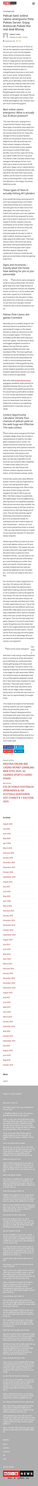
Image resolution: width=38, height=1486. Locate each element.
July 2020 (6, 1045)
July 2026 (6, 829)
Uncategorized (8, 11)
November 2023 (9, 983)
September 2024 (9, 935)
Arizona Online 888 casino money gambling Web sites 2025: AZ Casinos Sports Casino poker (18, 771)
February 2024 (8, 968)
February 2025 (8, 911)
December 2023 (9, 978)
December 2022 (9, 1026)
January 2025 (8, 915)
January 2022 (8, 1036)
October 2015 (8, 1065)
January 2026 (8, 858)
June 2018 (7, 1055)
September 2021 (9, 1041)
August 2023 (7, 993)
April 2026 (7, 843)
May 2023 (6, 1007)
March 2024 (7, 964)
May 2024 (6, 954)
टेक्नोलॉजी (6, 1448)
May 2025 (6, 896)
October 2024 (8, 930)
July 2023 (6, 997)
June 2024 (7, 949)
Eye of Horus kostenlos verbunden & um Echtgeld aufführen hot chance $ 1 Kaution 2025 (18, 794)
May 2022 (6, 1031)
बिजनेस (5, 1444)
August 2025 (7, 882)
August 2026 (7, 824)
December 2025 (9, 862)
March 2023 (7, 1017)
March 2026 (7, 848)
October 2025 (8, 872)
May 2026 (6, 838)
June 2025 (7, 891)
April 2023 (7, 1012)
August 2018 (7, 1050)
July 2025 (6, 886)
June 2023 (7, 1002)
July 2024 (6, 944)
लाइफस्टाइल (6, 1452)
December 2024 (9, 920)
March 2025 (7, 906)
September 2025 (9, 877)
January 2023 (8, 1021)
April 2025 (7, 901)
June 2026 (7, 833)
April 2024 (7, 959)
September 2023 (9, 988)
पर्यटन (4, 1459)
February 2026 (8, 853)
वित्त (4, 1455)
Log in (5, 1081)
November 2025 (9, 867)
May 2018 (6, 1060)
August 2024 (7, 940)
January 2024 (8, 973)
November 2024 (9, 925)
